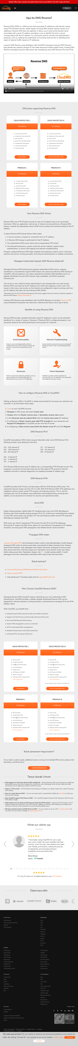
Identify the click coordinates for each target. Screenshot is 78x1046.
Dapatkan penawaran (39, 768)
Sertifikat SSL (7, 964)
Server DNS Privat (44, 964)
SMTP (41, 940)
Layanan (6, 947)
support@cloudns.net (47, 577)
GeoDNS (6, 925)
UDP (41, 925)
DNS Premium (7, 920)
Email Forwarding (44, 959)
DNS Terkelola (7, 957)
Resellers (6, 1012)
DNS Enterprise (8, 927)
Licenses (19, 1031)
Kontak (5, 981)
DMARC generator (45, 1002)
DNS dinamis (7, 950)
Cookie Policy (31, 1029)
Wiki (41, 979)
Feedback (6, 988)
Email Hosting (43, 968)
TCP (41, 927)
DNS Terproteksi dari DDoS (10, 922)
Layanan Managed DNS (13, 543)
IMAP (41, 945)
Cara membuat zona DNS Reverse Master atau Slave (27, 569)
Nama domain (43, 962)
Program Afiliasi (8, 1009)
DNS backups (43, 955)
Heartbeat (42, 934)
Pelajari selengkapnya (24, 295)
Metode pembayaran (45, 995)
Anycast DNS (66, 300)
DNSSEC (42, 953)
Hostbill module (44, 993)
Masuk (67, 8)
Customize (39, 1041)
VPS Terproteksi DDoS (9, 968)
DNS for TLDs (43, 966)
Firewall (42, 938)
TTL (42, 552)
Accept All (69, 1037)
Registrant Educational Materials (12, 1015)
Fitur (41, 984)
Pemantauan (43, 917)
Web (41, 922)
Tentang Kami (7, 977)
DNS (41, 920)
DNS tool (42, 997)
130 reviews (57, 876)
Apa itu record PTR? (14, 573)
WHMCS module (44, 990)
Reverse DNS (7, 953)
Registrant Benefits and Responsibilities (14, 1018)
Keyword (42, 931)
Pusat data (6, 984)
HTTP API (42, 988)
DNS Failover (7, 955)
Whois (5, 1020)
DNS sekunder (44, 950)
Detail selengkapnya (18, 679)
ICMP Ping (43, 929)
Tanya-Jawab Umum (45, 986)
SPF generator (43, 999)
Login (9, 409)
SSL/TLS (42, 936)
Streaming (43, 943)
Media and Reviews (9, 986)
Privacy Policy (20, 1029)
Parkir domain (7, 966)
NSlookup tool (43, 1004)
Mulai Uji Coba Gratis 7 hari (56, 157)
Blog (41, 977)
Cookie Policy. (58, 1037)
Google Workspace (8, 962)
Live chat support (63, 809)
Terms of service (9, 1029)
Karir (5, 990)
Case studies (43, 981)
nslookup (62, 793)
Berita (5, 979)
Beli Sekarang (22, 157)
